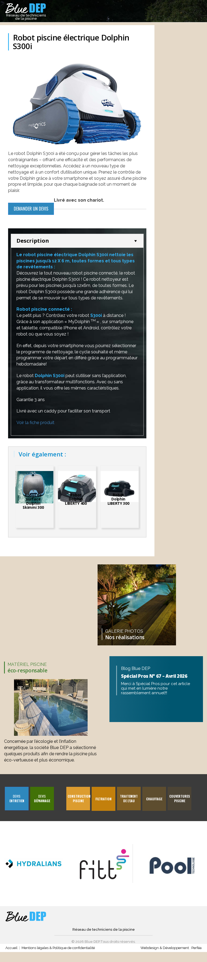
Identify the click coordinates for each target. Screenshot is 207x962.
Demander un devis (31, 208)
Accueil (11, 948)
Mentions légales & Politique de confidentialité (58, 948)
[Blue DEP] (26, 917)
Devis (16, 798)
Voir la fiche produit (35, 422)
